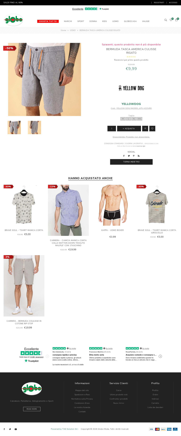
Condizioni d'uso (82, 403)
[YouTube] (16, 429)
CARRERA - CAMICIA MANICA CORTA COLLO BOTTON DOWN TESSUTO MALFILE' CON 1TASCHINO (68, 243)
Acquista (32, 213)
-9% (7, 257)
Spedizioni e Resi (82, 395)
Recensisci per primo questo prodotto (131, 60)
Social (131, 152)
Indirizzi (155, 399)
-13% (52, 186)
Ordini (155, 395)
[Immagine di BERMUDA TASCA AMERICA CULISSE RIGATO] (14, 127)
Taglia (131, 115)
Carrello (155, 403)
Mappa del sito (82, 390)
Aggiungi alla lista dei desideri (152, 128)
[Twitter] (10, 429)
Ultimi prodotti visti (119, 395)
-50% (9, 48)
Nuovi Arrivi (118, 403)
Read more (32, 409)
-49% (8, 186)
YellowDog (131, 104)
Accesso (173, 3)
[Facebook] (4, 429)
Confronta (145, 128)
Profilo (155, 390)
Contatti (82, 412)
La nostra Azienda (82, 407)
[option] (14, 127)
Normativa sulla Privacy (82, 399)
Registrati (159, 3)
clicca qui (140, 146)
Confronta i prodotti (119, 399)
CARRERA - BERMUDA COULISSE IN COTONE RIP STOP (24, 322)
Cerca (118, 390)
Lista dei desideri (155, 407)
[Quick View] (16, 213)
